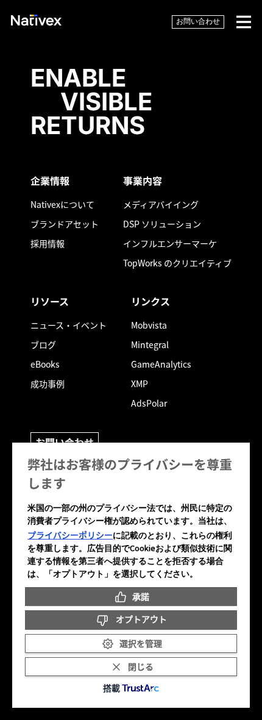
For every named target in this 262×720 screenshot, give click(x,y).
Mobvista (149, 325)
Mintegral (150, 344)
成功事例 (47, 383)
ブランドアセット (64, 224)
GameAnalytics (161, 364)
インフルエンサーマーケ (170, 243)
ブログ (43, 344)
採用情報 (47, 243)
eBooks (45, 364)
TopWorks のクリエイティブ (177, 263)
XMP (139, 383)
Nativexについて (62, 204)
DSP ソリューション (162, 224)
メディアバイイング (161, 204)
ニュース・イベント (68, 325)
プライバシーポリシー (70, 535)
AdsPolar (149, 403)
